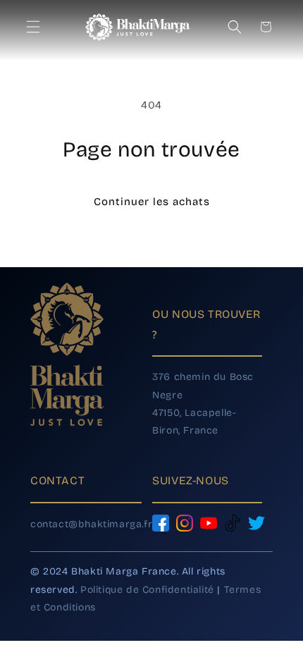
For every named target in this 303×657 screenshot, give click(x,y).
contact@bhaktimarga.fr (91, 524)
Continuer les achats (152, 201)
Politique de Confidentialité (147, 590)
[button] (36, 26)
